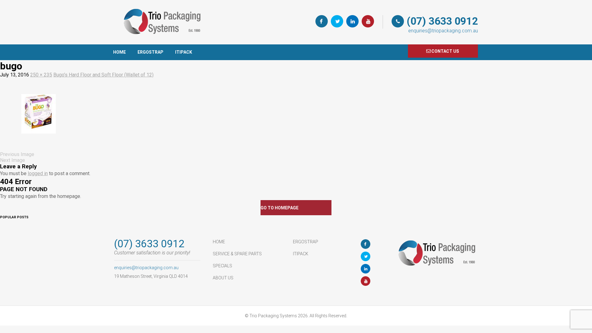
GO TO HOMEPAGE (279, 207)
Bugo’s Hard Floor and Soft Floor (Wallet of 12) (103, 75)
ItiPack (183, 52)
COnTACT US (445, 51)
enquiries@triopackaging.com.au (443, 31)
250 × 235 (41, 75)
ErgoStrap (150, 52)
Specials (222, 265)
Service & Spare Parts (237, 253)
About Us (223, 277)
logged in (38, 173)
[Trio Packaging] (160, 41)
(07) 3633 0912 (442, 21)
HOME (119, 52)
